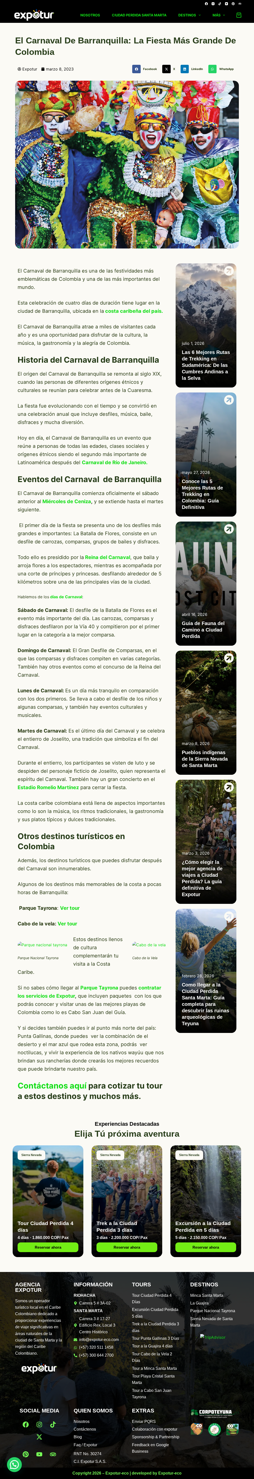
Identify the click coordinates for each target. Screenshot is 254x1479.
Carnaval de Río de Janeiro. (115, 462)
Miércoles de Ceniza (66, 501)
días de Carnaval (66, 596)
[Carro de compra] (237, 15)
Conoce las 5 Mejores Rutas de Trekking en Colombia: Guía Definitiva (202, 494)
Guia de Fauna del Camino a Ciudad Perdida (203, 630)
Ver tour (67, 924)
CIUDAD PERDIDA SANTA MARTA (139, 15)
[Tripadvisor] (53, 1454)
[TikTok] (219, 3)
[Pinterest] (233, 3)
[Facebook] (206, 3)
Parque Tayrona (99, 988)
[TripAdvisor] (239, 3)
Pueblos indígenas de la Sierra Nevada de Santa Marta (205, 759)
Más (217, 15)
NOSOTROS (90, 15)
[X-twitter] (39, 1437)
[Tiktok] (53, 1424)
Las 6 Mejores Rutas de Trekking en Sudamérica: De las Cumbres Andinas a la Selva (206, 365)
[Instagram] (213, 3)
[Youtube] (39, 1454)
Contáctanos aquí (52, 1086)
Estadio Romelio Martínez (48, 787)
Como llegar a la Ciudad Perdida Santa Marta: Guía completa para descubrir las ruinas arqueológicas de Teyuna (205, 1004)
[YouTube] (226, 3)
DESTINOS (187, 15)
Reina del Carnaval (107, 557)
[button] (146, 69)
